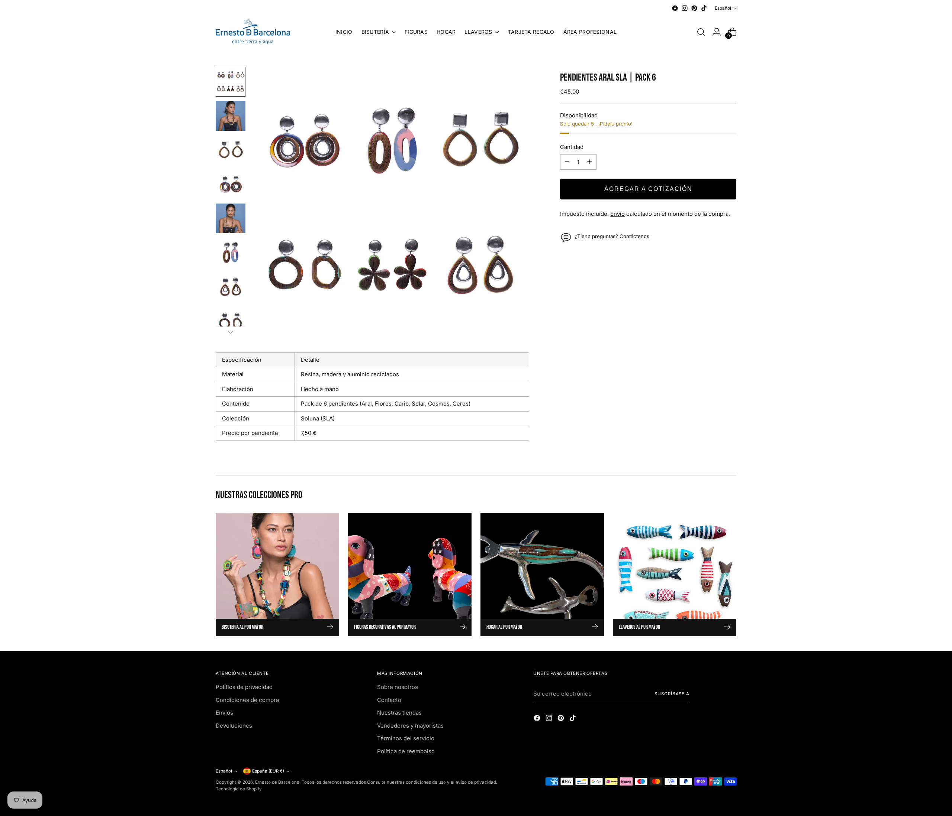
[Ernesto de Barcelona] (253, 31)
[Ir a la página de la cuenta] (716, 32)
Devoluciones (234, 725)
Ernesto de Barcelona (277, 782)
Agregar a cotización (648, 189)
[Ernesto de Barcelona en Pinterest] (694, 8)
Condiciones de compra (247, 699)
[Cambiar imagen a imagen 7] (230, 287)
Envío (617, 213)
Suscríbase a (671, 693)
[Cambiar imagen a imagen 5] (230, 218)
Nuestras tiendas (399, 712)
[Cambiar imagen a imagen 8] (230, 321)
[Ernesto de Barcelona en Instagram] (684, 8)
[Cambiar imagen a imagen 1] (230, 82)
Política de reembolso (406, 751)
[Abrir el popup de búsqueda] (701, 32)
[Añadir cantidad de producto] (589, 162)
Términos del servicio (405, 738)
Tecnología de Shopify (239, 788)
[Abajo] (230, 332)
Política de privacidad (244, 686)
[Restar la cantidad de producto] (567, 162)
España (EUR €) (268, 771)
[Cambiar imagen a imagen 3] (230, 150)
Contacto (389, 699)
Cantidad (571, 146)
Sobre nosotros (397, 686)
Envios (224, 712)
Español (723, 8)
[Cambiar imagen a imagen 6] (230, 252)
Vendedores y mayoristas (410, 725)
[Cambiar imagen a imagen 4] (230, 184)
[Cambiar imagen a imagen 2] (230, 116)
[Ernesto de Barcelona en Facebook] (675, 8)
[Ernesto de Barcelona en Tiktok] (704, 8)
